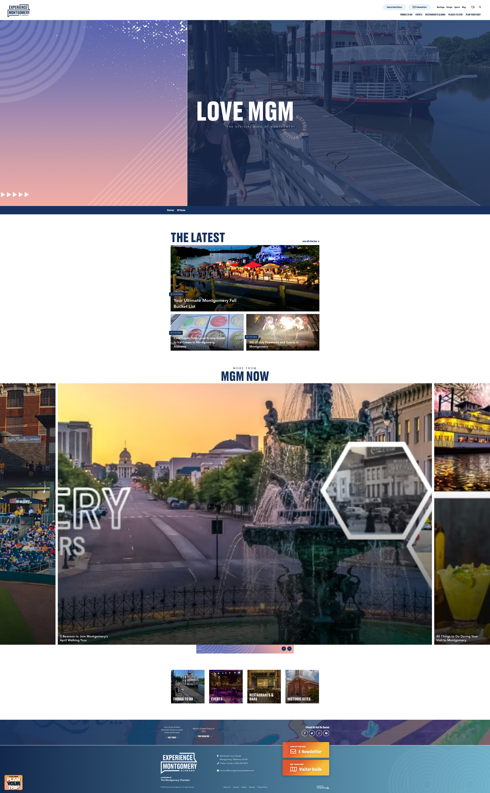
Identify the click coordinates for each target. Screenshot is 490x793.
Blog (464, 7)
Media (244, 787)
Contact (236, 787)
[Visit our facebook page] (305, 733)
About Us (226, 787)
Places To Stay (455, 14)
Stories (170, 210)
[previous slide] (284, 648)
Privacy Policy (262, 787)
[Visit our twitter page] (312, 733)
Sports (457, 7)
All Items (181, 210)
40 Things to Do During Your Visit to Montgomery (457, 638)
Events (418, 14)
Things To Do (406, 14)
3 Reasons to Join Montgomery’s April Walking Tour (84, 638)
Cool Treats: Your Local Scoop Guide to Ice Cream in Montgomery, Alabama (199, 342)
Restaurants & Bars (435, 14)
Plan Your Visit (473, 14)
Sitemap (252, 787)
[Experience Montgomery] (179, 763)
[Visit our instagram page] (319, 733)
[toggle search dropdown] (480, 7)
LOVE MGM (245, 110)
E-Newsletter (421, 7)
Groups (449, 7)
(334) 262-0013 (241, 763)
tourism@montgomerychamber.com (237, 770)
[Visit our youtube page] (326, 733)
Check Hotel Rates (394, 7)
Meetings (440, 7)
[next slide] (289, 648)
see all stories (309, 241)
